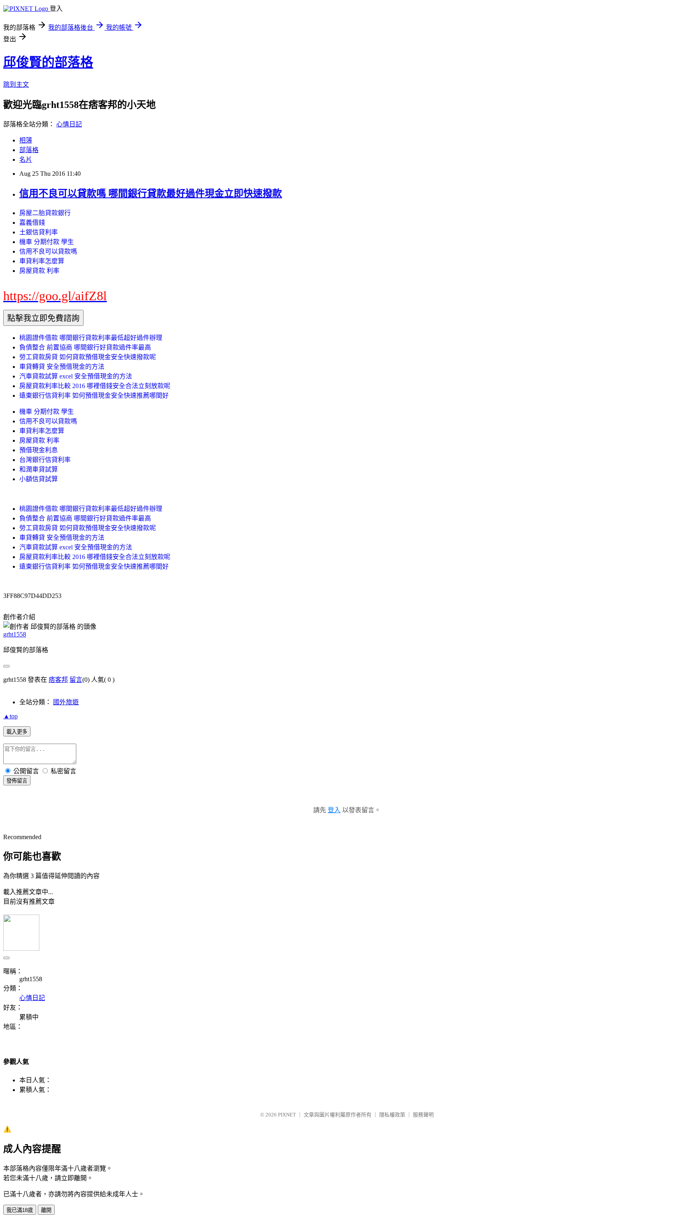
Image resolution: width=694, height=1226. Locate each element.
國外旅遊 (66, 702)
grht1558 (14, 634)
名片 (25, 159)
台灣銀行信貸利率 (45, 459)
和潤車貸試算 (38, 469)
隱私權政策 (392, 1115)
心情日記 (69, 124)
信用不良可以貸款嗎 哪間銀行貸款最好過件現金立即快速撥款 (150, 193)
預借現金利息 (38, 450)
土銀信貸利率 (38, 232)
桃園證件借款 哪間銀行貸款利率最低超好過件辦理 (90, 337)
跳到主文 (16, 84)
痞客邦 (58, 679)
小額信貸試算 (38, 479)
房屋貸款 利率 (39, 270)
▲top (10, 716)
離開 (46, 1210)
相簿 (25, 140)
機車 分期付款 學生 (46, 241)
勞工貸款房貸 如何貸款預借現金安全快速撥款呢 (87, 357)
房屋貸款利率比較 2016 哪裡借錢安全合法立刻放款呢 (94, 385)
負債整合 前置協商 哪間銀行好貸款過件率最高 (85, 347)
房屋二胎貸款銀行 (45, 212)
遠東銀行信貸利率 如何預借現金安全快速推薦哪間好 (94, 395)
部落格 (29, 149)
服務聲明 (423, 1115)
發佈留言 (16, 781)
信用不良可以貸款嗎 (48, 251)
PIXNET (287, 1115)
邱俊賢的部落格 (48, 62)
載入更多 (16, 732)
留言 (75, 679)
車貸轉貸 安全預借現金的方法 (61, 366)
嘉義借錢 (32, 222)
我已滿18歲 (19, 1210)
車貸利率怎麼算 (41, 261)
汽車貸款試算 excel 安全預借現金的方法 (75, 376)
